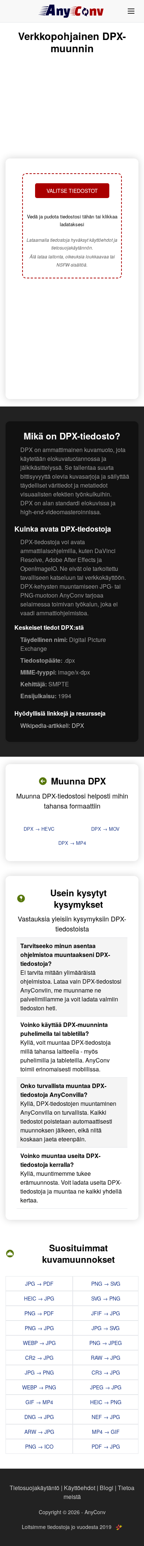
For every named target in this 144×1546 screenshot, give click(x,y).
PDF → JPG (106, 1446)
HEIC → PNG (105, 1402)
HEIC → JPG (39, 1298)
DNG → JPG (39, 1416)
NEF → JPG (106, 1416)
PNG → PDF (39, 1313)
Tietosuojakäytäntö (34, 1487)
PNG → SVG (105, 1283)
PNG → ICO (39, 1446)
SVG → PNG (105, 1298)
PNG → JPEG (105, 1342)
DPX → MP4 (72, 842)
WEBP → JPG (39, 1342)
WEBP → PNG (39, 1387)
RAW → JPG (105, 1357)
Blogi (106, 1487)
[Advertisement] (72, 339)
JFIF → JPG (105, 1313)
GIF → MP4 (39, 1402)
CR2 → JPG (39, 1357)
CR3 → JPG (106, 1372)
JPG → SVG (106, 1328)
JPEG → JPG (105, 1387)
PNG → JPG (39, 1328)
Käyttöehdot (79, 1487)
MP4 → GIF (106, 1431)
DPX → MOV (105, 828)
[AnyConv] (72, 11)
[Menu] (131, 11)
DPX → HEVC (39, 828)
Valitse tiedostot (72, 190)
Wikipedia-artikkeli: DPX (52, 725)
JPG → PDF (39, 1283)
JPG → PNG (39, 1372)
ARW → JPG (39, 1431)
